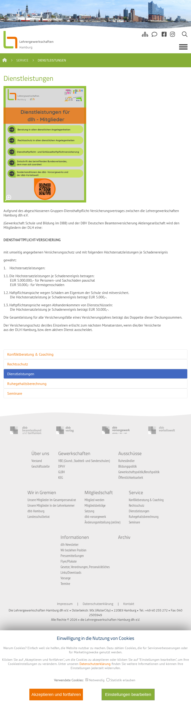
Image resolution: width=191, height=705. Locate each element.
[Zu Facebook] (164, 36)
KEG (60, 477)
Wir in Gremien (41, 492)
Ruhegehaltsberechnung (27, 383)
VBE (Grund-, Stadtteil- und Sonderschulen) (84, 461)
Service (22, 60)
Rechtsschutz (17, 364)
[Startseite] (4, 60)
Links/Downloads (71, 572)
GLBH (61, 472)
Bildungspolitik (127, 466)
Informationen (75, 537)
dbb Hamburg (35, 511)
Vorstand (36, 461)
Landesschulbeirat (38, 516)
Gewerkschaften (74, 453)
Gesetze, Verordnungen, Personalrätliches (85, 567)
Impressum (65, 603)
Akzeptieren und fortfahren (56, 694)
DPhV (61, 466)
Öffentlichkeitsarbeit (130, 477)
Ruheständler (126, 461)
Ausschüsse (130, 453)
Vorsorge (66, 578)
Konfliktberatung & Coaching (30, 354)
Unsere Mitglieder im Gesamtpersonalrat (51, 500)
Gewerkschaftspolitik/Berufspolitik (139, 472)
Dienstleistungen (20, 373)
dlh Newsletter (69, 544)
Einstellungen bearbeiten (128, 694)
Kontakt (128, 603)
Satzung (89, 511)
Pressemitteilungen (72, 555)
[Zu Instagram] (172, 36)
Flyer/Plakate (69, 561)
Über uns (40, 453)
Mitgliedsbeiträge (95, 505)
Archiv (124, 537)
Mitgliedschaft (99, 492)
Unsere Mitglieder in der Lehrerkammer (51, 505)
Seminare (14, 393)
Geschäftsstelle (40, 466)
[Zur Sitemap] (145, 36)
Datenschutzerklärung (98, 603)
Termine (65, 583)
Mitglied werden (94, 500)
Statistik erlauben (122, 680)
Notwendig (97, 680)
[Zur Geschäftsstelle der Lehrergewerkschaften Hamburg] (155, 36)
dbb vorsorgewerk (95, 516)
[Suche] (185, 36)
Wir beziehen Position (73, 550)
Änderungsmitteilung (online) (102, 522)
